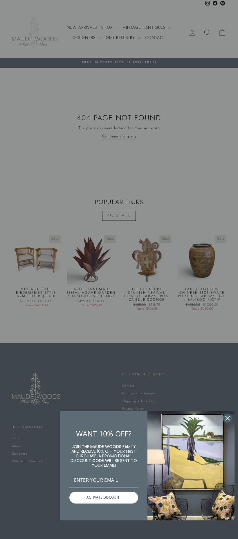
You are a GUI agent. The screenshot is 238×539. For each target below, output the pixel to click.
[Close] (228, 418)
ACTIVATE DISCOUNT (103, 497)
